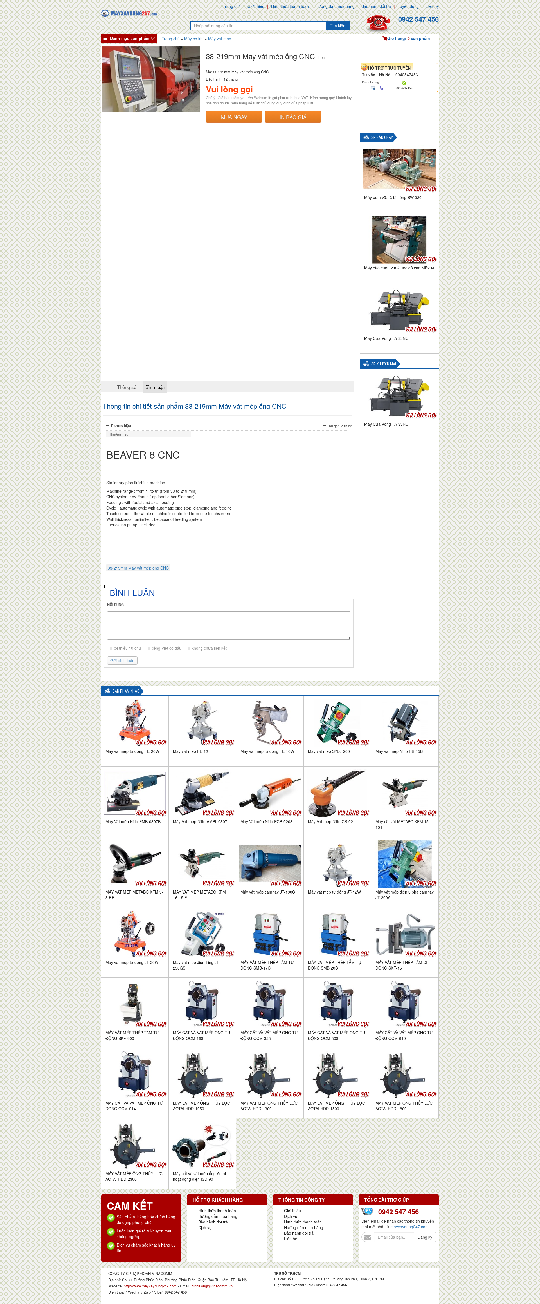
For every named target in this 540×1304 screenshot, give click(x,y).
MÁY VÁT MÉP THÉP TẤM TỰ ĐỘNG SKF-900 (132, 1035)
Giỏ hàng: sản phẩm (408, 38)
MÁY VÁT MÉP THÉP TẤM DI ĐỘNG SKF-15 (401, 965)
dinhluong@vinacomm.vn (212, 1286)
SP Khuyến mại (383, 364)
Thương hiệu (121, 425)
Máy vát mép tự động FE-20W (132, 751)
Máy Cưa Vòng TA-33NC (386, 338)
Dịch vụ (205, 1227)
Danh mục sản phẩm (129, 38)
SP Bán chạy (382, 137)
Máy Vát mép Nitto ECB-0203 (266, 821)
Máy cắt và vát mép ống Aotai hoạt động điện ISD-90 (199, 1176)
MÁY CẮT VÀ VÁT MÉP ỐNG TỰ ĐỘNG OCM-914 (134, 1105)
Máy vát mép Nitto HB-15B (399, 751)
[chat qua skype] (404, 82)
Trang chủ (232, 6)
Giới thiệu (256, 6)
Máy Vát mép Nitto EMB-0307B (133, 821)
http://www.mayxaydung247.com (151, 1286)
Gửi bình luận (122, 660)
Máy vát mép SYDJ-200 (329, 751)
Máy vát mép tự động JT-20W (131, 962)
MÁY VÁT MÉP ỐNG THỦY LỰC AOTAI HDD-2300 (134, 1176)
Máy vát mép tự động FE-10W (267, 751)
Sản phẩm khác (126, 691)
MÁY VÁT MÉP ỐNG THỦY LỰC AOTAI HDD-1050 (201, 1105)
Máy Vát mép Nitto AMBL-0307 (200, 821)
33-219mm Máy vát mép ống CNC (138, 568)
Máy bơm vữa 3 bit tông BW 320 (393, 197)
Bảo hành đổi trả (376, 6)
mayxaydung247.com (409, 1226)
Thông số (126, 386)
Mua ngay (234, 116)
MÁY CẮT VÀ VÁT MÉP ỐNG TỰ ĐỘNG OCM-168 (201, 1035)
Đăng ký (425, 1237)
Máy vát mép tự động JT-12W (334, 892)
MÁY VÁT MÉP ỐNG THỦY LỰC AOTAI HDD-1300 (269, 1105)
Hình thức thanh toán (290, 6)
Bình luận (155, 386)
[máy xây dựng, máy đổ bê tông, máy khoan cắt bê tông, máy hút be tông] (129, 12)
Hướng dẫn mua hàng (335, 6)
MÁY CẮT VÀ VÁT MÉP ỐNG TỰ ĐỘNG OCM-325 (269, 1035)
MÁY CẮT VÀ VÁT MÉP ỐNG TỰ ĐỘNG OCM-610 (404, 1035)
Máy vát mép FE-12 (190, 751)
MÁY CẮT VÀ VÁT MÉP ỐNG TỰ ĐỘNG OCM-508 (336, 1035)
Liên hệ (432, 6)
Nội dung (115, 604)
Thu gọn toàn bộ (339, 425)
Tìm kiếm (338, 25)
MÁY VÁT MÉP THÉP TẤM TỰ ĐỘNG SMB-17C (267, 965)
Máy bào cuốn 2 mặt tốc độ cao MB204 (399, 268)
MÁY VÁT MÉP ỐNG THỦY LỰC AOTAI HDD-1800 (404, 1105)
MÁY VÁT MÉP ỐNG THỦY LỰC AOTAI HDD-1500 (336, 1105)
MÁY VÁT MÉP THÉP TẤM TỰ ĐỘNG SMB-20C (334, 965)
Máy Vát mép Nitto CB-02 (330, 821)
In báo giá (293, 116)
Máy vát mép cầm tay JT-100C (267, 892)
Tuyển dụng (408, 6)
